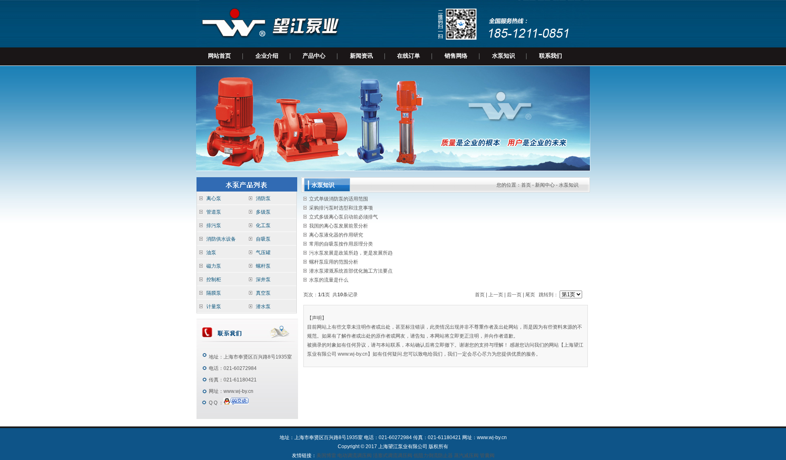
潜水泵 (263, 306)
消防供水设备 (221, 239)
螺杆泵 (263, 266)
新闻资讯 (361, 55)
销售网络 (456, 55)
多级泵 (263, 212)
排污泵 (213, 225)
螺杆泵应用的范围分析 (333, 262)
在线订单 (408, 55)
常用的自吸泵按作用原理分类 (341, 244)
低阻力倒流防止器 (433, 455)
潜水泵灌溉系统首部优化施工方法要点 (351, 271)
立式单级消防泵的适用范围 (338, 199)
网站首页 (219, 55)
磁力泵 (213, 266)
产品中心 (314, 55)
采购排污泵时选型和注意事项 (341, 208)
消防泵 (263, 198)
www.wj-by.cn (238, 391)
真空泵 (263, 293)
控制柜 (213, 279)
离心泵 (213, 198)
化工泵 (263, 225)
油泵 (211, 252)
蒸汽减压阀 (466, 455)
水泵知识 (503, 55)
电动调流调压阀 (355, 455)
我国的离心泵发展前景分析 (338, 226)
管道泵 (213, 212)
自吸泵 (263, 239)
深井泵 (263, 279)
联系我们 (550, 55)
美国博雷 (326, 455)
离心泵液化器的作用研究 (336, 235)
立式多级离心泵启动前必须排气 (343, 217)
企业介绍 (266, 55)
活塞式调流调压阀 (392, 455)
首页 (526, 185)
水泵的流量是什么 (328, 280)
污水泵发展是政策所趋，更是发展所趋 (351, 253)
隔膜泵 (213, 293)
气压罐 (263, 252)
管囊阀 (487, 455)
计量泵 (213, 306)
